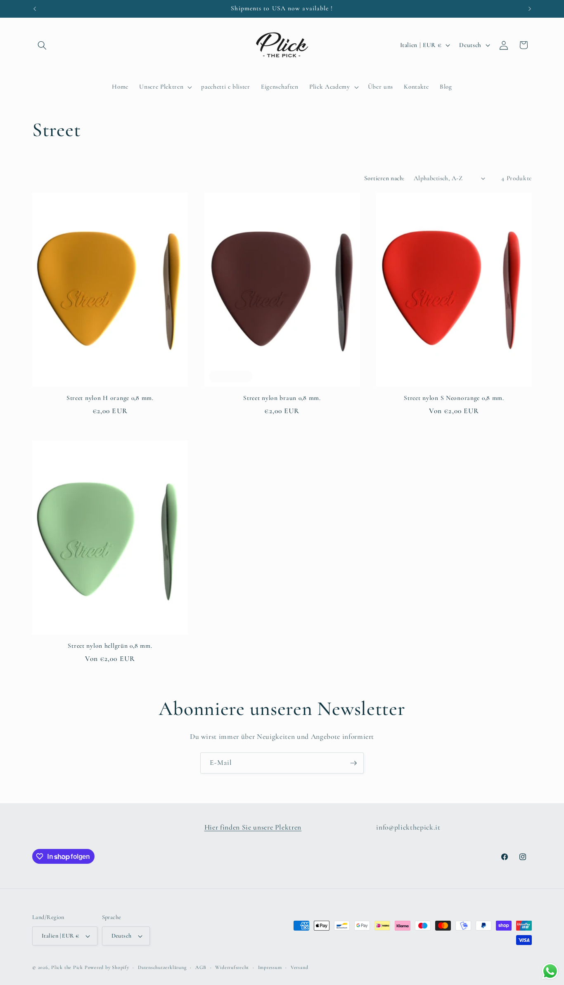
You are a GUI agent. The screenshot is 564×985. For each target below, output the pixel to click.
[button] (42, 45)
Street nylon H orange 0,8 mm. (110, 398)
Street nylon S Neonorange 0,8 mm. (454, 398)
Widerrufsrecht (232, 967)
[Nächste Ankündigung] (530, 8)
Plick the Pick (67, 967)
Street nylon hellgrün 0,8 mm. (110, 645)
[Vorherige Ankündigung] (35, 8)
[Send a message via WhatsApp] (550, 971)
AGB (200, 967)
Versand (299, 967)
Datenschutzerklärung (162, 967)
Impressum (270, 967)
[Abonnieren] (353, 763)
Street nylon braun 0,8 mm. (282, 398)
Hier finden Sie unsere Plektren (252, 827)
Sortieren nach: (384, 178)
